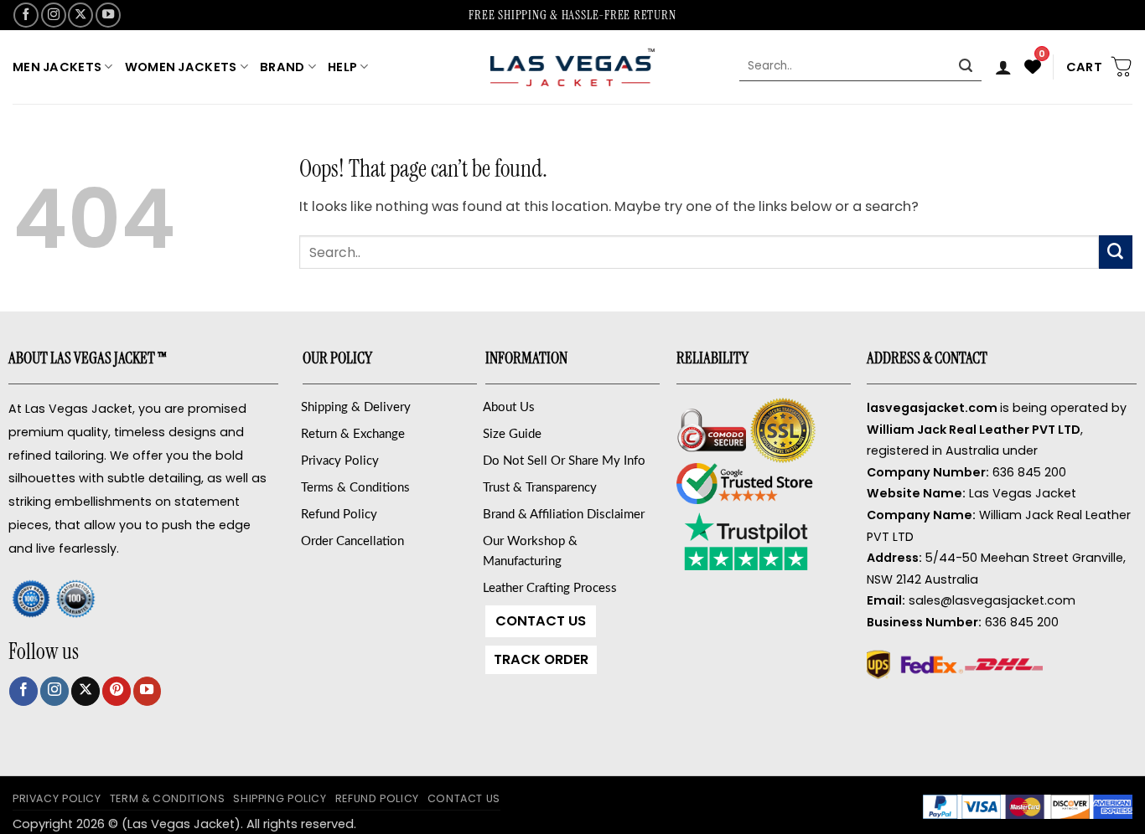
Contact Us (540, 621)
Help (342, 67)
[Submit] (966, 67)
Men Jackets (57, 67)
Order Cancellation (352, 541)
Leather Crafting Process (550, 588)
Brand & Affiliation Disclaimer (564, 514)
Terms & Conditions (355, 487)
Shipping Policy (279, 798)
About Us (509, 407)
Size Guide (512, 434)
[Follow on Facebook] (26, 15)
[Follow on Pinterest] (116, 691)
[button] (1003, 67)
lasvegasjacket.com (932, 407)
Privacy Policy (340, 461)
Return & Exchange (353, 434)
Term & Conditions (167, 798)
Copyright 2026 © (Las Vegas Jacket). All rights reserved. (184, 824)
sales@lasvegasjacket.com (992, 600)
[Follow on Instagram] (53, 15)
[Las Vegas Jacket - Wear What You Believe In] (572, 66)
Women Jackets (181, 67)
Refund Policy (339, 514)
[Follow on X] (80, 15)
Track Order (541, 659)
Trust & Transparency (540, 487)
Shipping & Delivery (356, 407)
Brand (282, 67)
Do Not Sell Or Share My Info (564, 461)
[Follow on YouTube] (108, 15)
